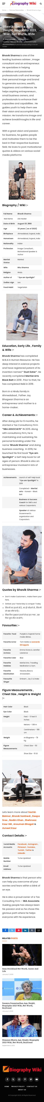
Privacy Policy (18, 1086)
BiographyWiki (10, 39)
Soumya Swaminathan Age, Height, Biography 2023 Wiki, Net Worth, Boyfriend (18, 1005)
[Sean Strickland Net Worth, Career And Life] (22, 955)
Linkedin (21, 853)
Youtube (31, 847)
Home (7, 1086)
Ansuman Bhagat (23, 824)
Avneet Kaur (9, 828)
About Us (22, 1090)
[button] (3, 3)
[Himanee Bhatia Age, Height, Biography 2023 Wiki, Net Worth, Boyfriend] (22, 1026)
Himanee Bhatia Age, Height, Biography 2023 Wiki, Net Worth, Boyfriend (20, 1041)
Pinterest (22, 847)
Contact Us (32, 1086)
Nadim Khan (16, 820)
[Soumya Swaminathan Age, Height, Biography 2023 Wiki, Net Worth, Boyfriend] (22, 989)
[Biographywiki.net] (23, 3)
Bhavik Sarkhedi (21, 816)
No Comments (31, 42)
